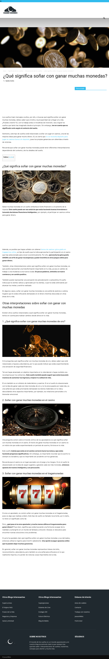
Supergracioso (44, 603)
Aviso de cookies (80, 603)
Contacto (78, 607)
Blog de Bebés (44, 621)
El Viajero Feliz (7, 607)
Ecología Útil (43, 612)
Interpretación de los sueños (33, 71)
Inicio (4, 71)
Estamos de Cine (44, 607)
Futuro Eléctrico (44, 616)
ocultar (11, 157)
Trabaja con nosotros (82, 612)
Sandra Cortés (10, 81)
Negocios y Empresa (9, 616)
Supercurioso (7, 603)
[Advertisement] (68, 10)
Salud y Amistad (8, 621)
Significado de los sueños (15, 71)
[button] (104, 18)
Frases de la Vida (8, 612)
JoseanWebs (79, 616)
